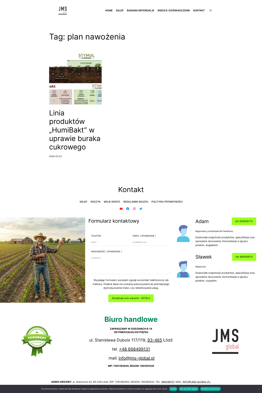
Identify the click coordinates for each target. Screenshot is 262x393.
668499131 (167, 381)
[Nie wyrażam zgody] (258, 389)
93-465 (154, 340)
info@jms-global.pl (136, 358)
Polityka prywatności (210, 389)
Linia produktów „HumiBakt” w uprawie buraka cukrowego (74, 130)
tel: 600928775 (244, 221)
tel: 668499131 (244, 256)
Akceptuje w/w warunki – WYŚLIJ (131, 298)
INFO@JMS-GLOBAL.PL (196, 381)
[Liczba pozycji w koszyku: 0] (210, 10)
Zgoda (173, 389)
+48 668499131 (134, 349)
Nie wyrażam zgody (188, 389)
